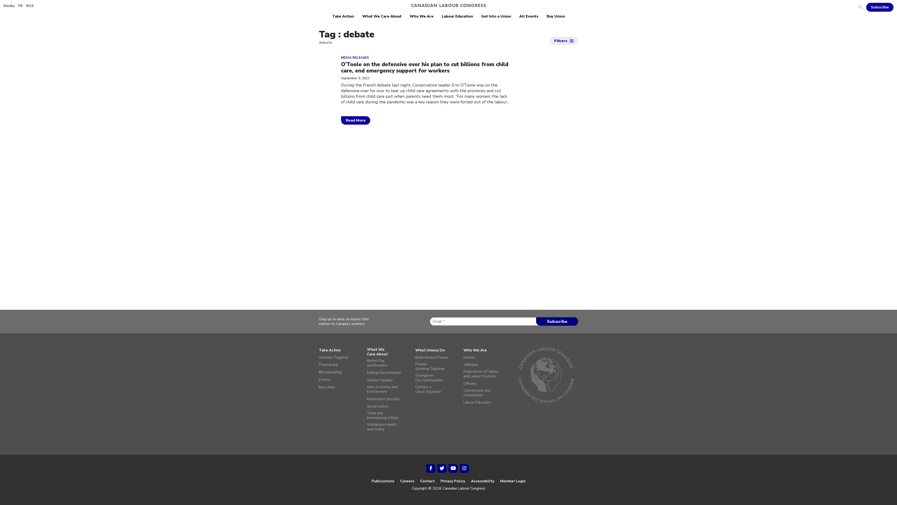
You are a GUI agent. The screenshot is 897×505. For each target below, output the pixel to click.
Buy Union (556, 16)
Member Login (513, 481)
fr (20, 5)
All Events (528, 16)
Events (324, 379)
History (469, 357)
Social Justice (377, 406)
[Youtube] (453, 468)
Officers (470, 383)
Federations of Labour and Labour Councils (481, 374)
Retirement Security (383, 399)
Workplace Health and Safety (382, 427)
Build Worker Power (431, 357)
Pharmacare (328, 364)
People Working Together (430, 366)
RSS (30, 5)
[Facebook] (430, 468)
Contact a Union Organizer (428, 389)
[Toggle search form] (862, 7)
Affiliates (470, 364)
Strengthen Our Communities (429, 377)
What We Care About (382, 16)
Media (9, 5)
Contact (427, 481)
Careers (407, 481)
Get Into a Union (496, 16)
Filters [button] (560, 40)
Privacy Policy (453, 481)
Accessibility (482, 481)
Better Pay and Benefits (377, 363)
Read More (356, 120)
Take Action (343, 16)
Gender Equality (380, 380)
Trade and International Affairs (383, 415)
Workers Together (334, 357)
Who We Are (422, 16)
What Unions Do (430, 350)
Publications (383, 481)
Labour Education (457, 16)
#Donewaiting (330, 372)
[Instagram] (464, 468)
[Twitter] (442, 468)
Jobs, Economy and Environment (382, 389)
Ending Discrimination (384, 372)
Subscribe (880, 7)
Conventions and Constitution (476, 392)
